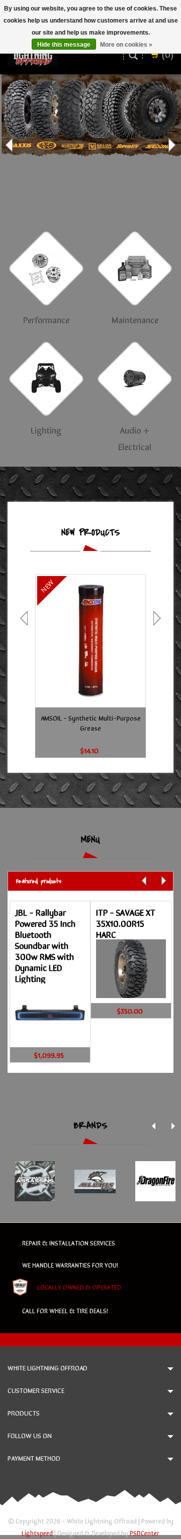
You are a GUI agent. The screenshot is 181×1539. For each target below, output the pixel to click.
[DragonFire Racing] (155, 1181)
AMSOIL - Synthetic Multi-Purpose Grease (91, 723)
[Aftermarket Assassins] (34, 1181)
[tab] (90, 881)
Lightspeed (37, 1532)
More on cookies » (126, 44)
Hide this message (63, 44)
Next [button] (171, 145)
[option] (90, 145)
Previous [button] (10, 145)
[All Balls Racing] (95, 1181)
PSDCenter (144, 1532)
